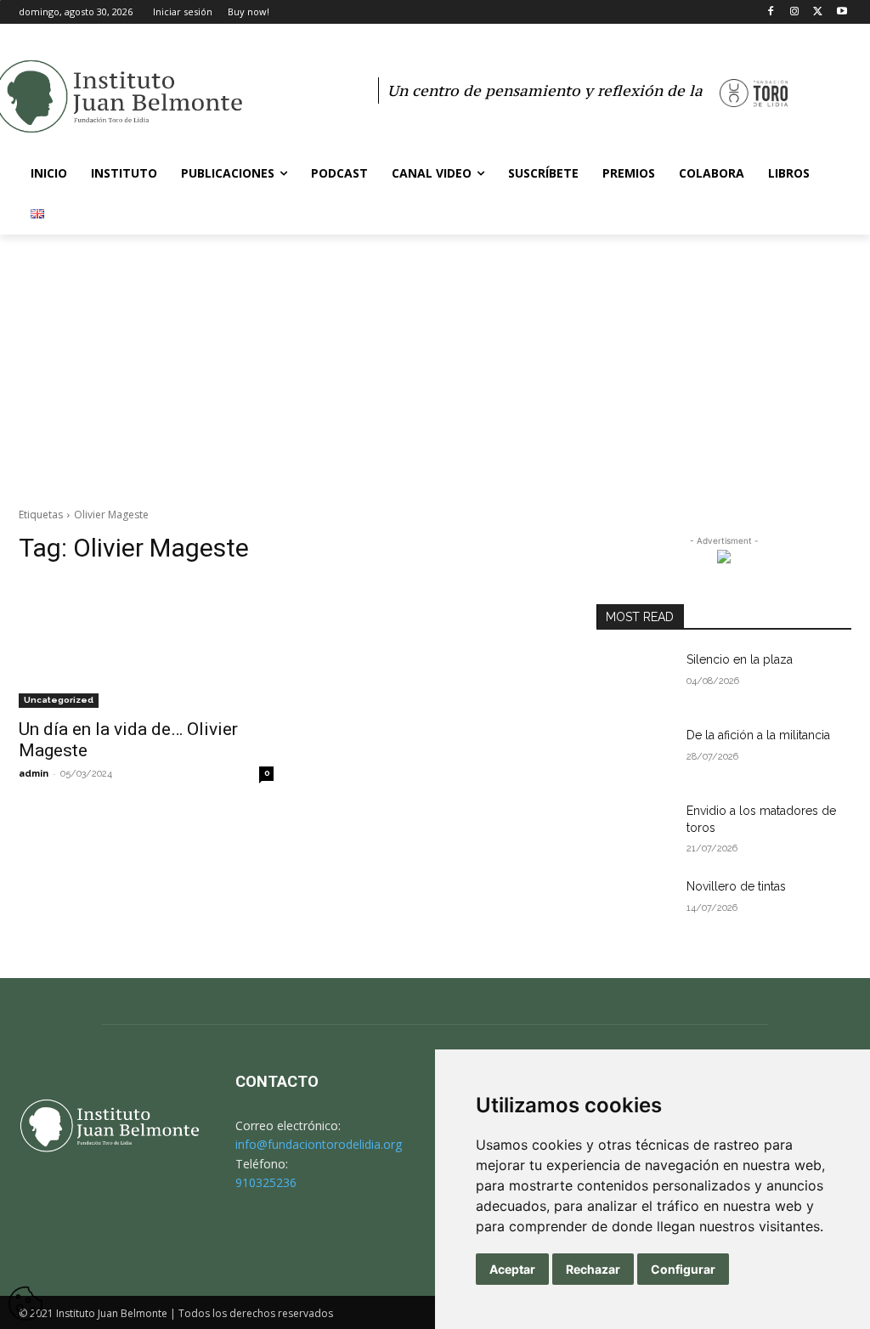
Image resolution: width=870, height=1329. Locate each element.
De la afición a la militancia (758, 735)
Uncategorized (58, 699)
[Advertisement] (435, 362)
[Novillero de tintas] (634, 905)
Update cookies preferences (25, 1295)
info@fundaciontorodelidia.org (318, 1144)
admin (33, 773)
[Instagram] (795, 12)
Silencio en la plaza (739, 659)
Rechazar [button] (593, 1269)
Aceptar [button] (512, 1269)
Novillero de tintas (736, 886)
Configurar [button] (683, 1269)
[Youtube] (841, 12)
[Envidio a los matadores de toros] (634, 830)
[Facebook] (771, 12)
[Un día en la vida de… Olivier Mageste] (146, 644)
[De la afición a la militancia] (634, 754)
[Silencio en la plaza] (634, 678)
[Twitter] (818, 12)
